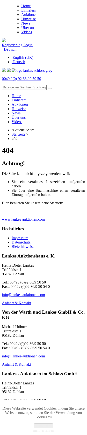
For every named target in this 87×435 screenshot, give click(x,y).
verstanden (43, 426)
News (25, 23)
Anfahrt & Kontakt (16, 303)
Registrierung (12, 45)
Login (28, 45)
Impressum (20, 238)
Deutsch (9, 49)
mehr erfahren (43, 430)
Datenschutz (21, 242)
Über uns (28, 28)
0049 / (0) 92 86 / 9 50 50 (21, 79)
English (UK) (22, 57)
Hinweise (28, 19)
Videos (26, 32)
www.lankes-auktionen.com (23, 219)
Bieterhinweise (23, 246)
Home (26, 6)
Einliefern (28, 10)
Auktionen (29, 15)
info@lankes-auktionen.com (23, 295)
